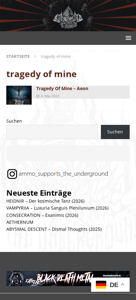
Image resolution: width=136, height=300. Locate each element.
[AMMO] (68, 28)
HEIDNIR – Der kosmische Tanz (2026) (45, 201)
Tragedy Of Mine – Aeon (62, 88)
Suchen (14, 121)
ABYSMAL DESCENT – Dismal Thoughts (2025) (54, 229)
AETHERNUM (20, 222)
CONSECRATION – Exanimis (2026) (42, 215)
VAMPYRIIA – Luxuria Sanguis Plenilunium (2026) (57, 208)
